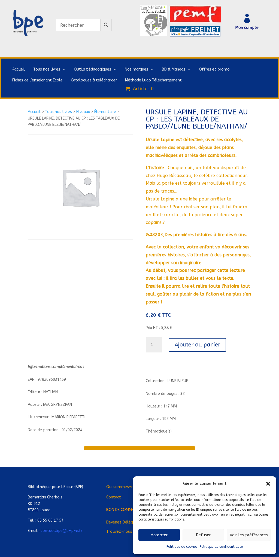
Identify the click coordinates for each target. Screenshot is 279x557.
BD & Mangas (173, 69)
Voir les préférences (249, 534)
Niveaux (83, 111)
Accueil (18, 69)
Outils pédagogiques (92, 69)
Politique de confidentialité (221, 547)
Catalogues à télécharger (94, 80)
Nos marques (136, 69)
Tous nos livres (46, 69)
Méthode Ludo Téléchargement (153, 80)
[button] (268, 483)
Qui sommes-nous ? (124, 487)
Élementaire (105, 111)
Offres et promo (214, 69)
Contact (113, 497)
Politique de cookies (181, 547)
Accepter (159, 534)
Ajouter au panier (197, 345)
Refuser (203, 534)
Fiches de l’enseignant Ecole (37, 80)
